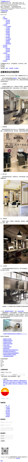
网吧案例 (8, 42)
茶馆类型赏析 (6, 348)
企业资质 (8, 20)
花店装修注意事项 (7, 342)
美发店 (15, 78)
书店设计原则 (20, 311)
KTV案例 (8, 36)
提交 (19, 376)
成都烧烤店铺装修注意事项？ (10, 354)
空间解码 (8, 56)
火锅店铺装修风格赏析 (8, 356)
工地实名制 (14, 383)
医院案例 (8, 37)
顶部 (2, 460)
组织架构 (8, 21)
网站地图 (18, 458)
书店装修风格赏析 (7, 346)
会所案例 (8, 34)
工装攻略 (5, 53)
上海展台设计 (20, 383)
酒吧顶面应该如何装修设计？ (10, 351)
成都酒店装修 (22, 380)
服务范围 (5, 46)
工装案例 (5, 25)
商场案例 (8, 31)
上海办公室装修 (8, 383)
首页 (4, 17)
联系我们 (5, 61)
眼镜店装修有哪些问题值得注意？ (11, 350)
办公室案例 (8, 26)
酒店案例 (8, 29)
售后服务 (8, 51)
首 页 (8, 405)
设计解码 (8, 54)
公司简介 (8, 407)
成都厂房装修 (6, 380)
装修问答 (8, 59)
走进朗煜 (5, 18)
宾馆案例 (8, 40)
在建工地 (8, 23)
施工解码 (8, 57)
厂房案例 (8, 28)
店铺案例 (8, 32)
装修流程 (8, 50)
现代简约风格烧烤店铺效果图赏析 (11, 353)
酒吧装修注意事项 (9, 311)
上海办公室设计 (12, 382)
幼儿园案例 (8, 39)
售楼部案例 (8, 43)
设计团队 (5, 45)
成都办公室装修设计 (14, 380)
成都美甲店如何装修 (8, 343)
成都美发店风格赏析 (8, 340)
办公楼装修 (18, 382)
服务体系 (8, 48)
